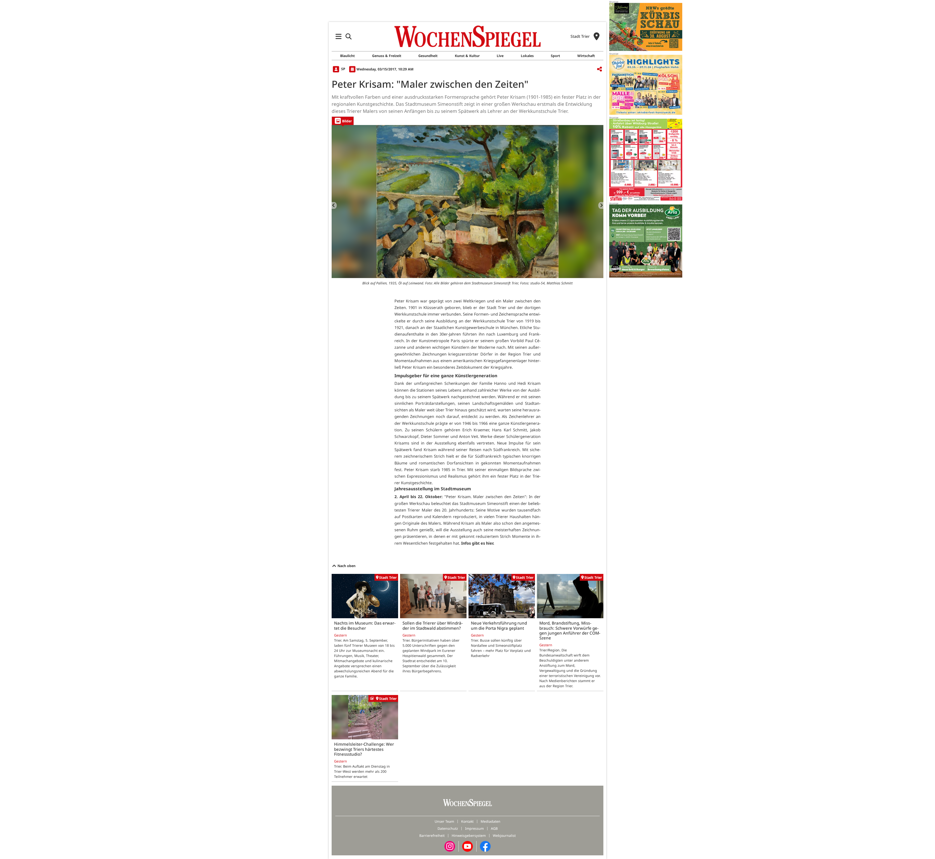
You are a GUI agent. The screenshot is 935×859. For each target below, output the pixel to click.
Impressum (474, 828)
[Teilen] (599, 69)
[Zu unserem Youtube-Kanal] (467, 846)
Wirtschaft (586, 55)
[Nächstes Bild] (600, 205)
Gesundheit (428, 55)
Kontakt (467, 821)
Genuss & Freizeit (386, 55)
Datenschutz (448, 828)
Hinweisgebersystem (469, 835)
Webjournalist (504, 835)
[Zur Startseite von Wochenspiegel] (467, 36)
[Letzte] (334, 205)
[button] (339, 36)
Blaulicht (347, 55)
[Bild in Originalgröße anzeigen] (467, 201)
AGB (494, 828)
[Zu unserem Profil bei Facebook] (485, 846)
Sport (555, 55)
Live (500, 55)
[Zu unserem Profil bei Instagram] (449, 846)
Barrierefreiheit (432, 835)
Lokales (527, 55)
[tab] (343, 120)
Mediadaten (490, 821)
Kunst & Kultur (467, 55)
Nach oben (346, 565)
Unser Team (444, 821)
